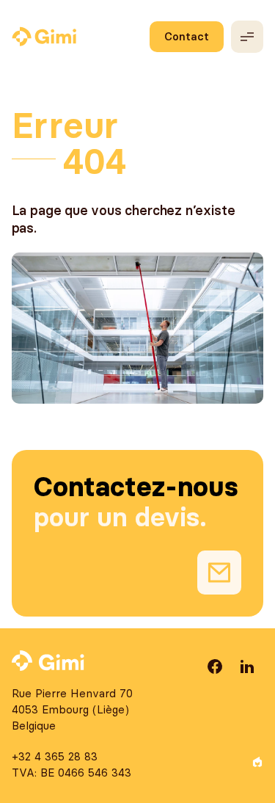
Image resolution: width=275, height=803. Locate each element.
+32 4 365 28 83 (55, 756)
